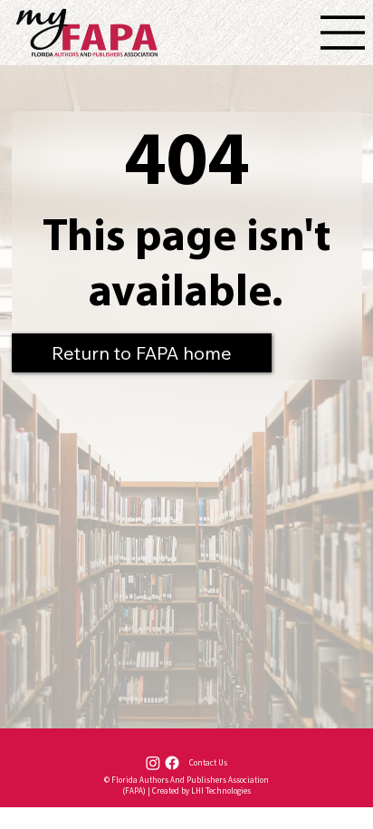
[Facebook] (172, 763)
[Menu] (343, 32)
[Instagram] (153, 763)
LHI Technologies (221, 791)
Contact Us (208, 762)
